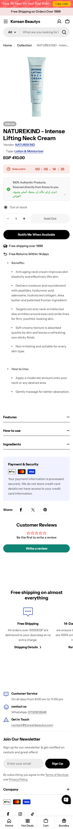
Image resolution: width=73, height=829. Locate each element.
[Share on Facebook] (21, 510)
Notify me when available (36, 234)
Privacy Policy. (18, 779)
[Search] (64, 32)
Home (7, 45)
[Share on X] (33, 510)
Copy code (61, 3)
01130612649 (37, 712)
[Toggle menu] (5, 21)
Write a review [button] (36, 548)
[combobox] (36, 32)
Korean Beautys (25, 21)
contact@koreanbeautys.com (32, 725)
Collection (24, 45)
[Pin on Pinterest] (45, 510)
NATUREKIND (25, 145)
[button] (66, 799)
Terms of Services (57, 775)
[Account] (59, 21)
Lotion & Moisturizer (29, 151)
